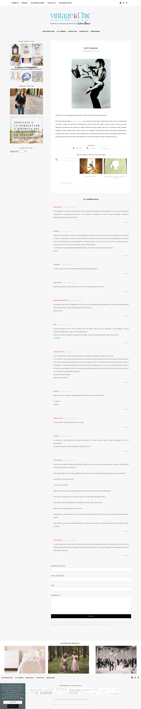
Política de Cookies (81, 699)
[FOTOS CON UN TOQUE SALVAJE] (68, 673)
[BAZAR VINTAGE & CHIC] (26, 83)
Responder (125, 222)
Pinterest (92, 148)
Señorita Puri (58, 418)
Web (52, 585)
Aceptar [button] (13, 702)
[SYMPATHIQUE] (116, 673)
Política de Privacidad (68, 699)
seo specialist (58, 540)
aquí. (21, 698)
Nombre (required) (58, 566)
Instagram (105, 148)
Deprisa (56, 391)
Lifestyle (86, 51)
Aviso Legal (57, 699)
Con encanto (57, 207)
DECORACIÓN (7, 678)
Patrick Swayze (77, 121)
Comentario (55, 595)
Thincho (56, 436)
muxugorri (57, 282)
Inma (54, 324)
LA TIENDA (19, 678)
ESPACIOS (30, 678)
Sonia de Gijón (58, 352)
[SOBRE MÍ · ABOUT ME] (26, 114)
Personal (50, 678)
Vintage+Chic (57, 460)
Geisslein (56, 264)
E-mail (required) (57, 576)
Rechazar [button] (13, 706)
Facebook (78, 148)
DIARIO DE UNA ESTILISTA (61, 300)
